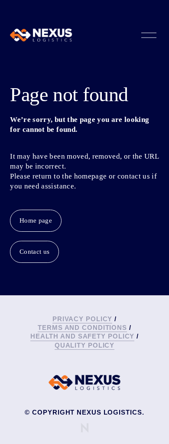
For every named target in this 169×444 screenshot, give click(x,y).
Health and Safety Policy (82, 336)
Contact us (34, 251)
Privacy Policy (82, 319)
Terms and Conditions (82, 327)
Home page (36, 220)
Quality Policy (85, 345)
